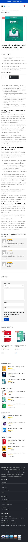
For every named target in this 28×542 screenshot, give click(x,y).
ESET (15, 343)
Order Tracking (5, 490)
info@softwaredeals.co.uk (11, 523)
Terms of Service (5, 509)
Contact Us (4, 487)
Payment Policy (5, 501)
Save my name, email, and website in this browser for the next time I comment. (14, 314)
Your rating (7, 283)
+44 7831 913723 (10, 520)
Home (3, 11)
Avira (2, 343)
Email (5, 307)
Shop (7, 11)
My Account (5, 484)
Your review (7, 288)
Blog (3, 492)
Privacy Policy (5, 507)
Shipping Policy (5, 499)
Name (5, 302)
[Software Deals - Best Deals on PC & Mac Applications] (7, 6)
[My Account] (20, 6)
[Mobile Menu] (2, 6)
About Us (4, 482)
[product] (4, 368)
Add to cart (15, 77)
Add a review (19, 50)
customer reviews (11, 50)
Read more (2, 353)
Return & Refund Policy (7, 504)
